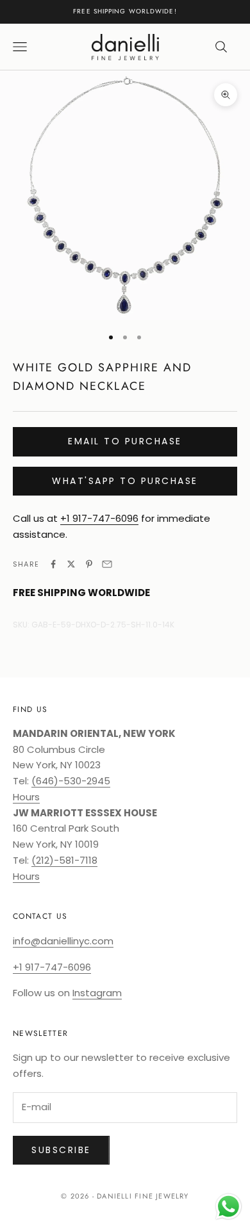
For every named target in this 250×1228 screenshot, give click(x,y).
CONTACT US (40, 916)
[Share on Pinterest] (89, 564)
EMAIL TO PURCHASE (125, 441)
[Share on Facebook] (53, 564)
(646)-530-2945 (70, 781)
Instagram (97, 992)
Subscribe (61, 1149)
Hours (26, 797)
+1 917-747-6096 (99, 518)
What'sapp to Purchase (125, 480)
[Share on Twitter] (71, 564)
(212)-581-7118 (64, 860)
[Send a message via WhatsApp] (228, 1207)
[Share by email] (107, 564)
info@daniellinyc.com (63, 941)
